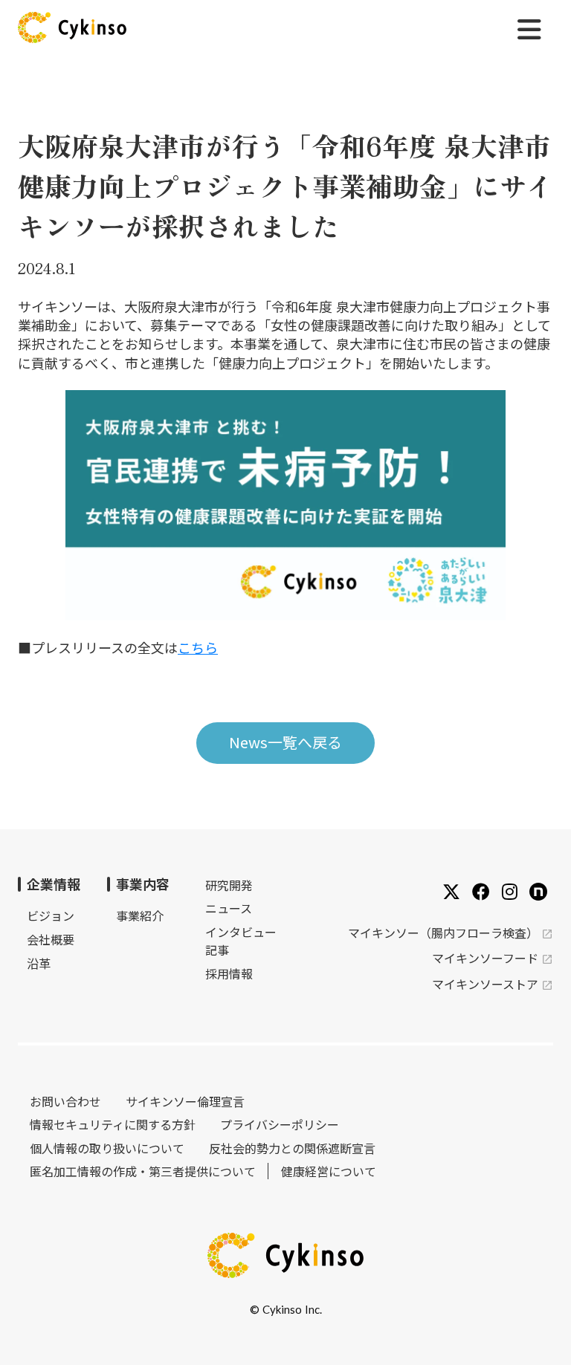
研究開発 (229, 885)
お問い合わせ (65, 1101)
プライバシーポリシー (279, 1124)
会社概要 (50, 939)
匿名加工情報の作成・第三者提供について (143, 1171)
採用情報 (229, 973)
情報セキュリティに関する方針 (113, 1124)
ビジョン (50, 915)
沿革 (39, 963)
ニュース (228, 908)
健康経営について (328, 1171)
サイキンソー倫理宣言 (185, 1101)
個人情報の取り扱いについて (107, 1148)
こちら (198, 647)
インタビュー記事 (241, 941)
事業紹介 (140, 915)
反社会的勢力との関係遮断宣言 (292, 1148)
